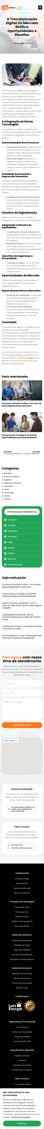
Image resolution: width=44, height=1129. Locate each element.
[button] (40, 7)
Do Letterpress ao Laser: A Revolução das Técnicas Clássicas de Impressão (22, 636)
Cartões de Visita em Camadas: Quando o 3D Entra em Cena (22, 627)
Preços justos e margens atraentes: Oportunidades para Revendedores (19, 436)
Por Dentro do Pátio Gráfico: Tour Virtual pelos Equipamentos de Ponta (21, 404)
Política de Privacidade (20, 1117)
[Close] (42, 1089)
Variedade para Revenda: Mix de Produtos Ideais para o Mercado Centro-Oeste (21, 617)
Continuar (22, 1123)
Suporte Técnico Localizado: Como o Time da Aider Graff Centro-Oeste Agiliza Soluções (22, 605)
